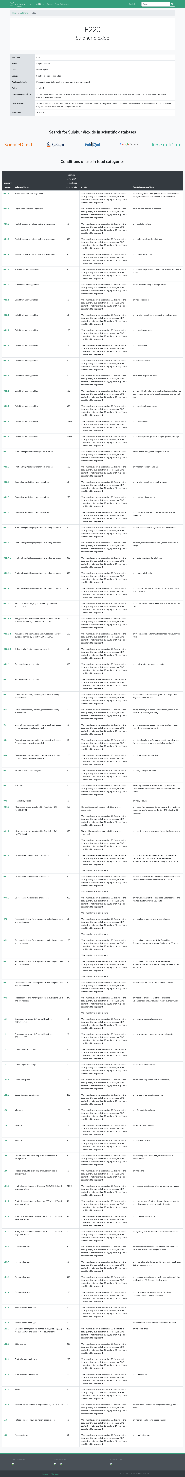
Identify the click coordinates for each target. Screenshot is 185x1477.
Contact (55, 1474)
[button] (133, 4)
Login (31, 4)
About (45, 1474)
